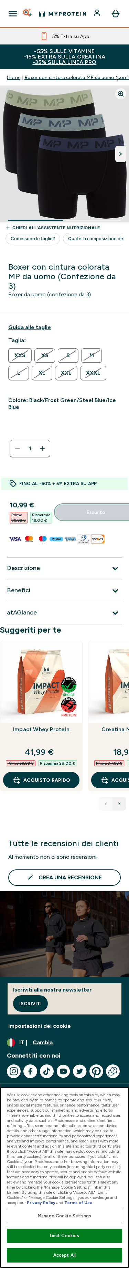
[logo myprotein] (62, 13)
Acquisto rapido (46, 780)
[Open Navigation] (12, 13)
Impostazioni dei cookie (39, 1026)
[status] (30, 448)
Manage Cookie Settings (64, 1215)
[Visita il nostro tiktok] (47, 1071)
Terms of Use (78, 1202)
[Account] (98, 13)
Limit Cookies (64, 1235)
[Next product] (119, 804)
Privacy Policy (41, 1202)
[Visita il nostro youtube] (63, 1071)
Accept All (64, 1255)
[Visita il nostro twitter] (80, 1071)
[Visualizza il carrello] (115, 13)
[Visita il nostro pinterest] (96, 1071)
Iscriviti (30, 1003)
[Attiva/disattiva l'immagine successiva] (120, 154)
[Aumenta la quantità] (42, 448)
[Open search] (27, 13)
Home (13, 77)
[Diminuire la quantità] (17, 448)
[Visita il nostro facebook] (30, 1071)
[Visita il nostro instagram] (14, 1071)
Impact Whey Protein (41, 729)
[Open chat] (113, 1071)
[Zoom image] (120, 93)
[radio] (20, 355)
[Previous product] (105, 804)
